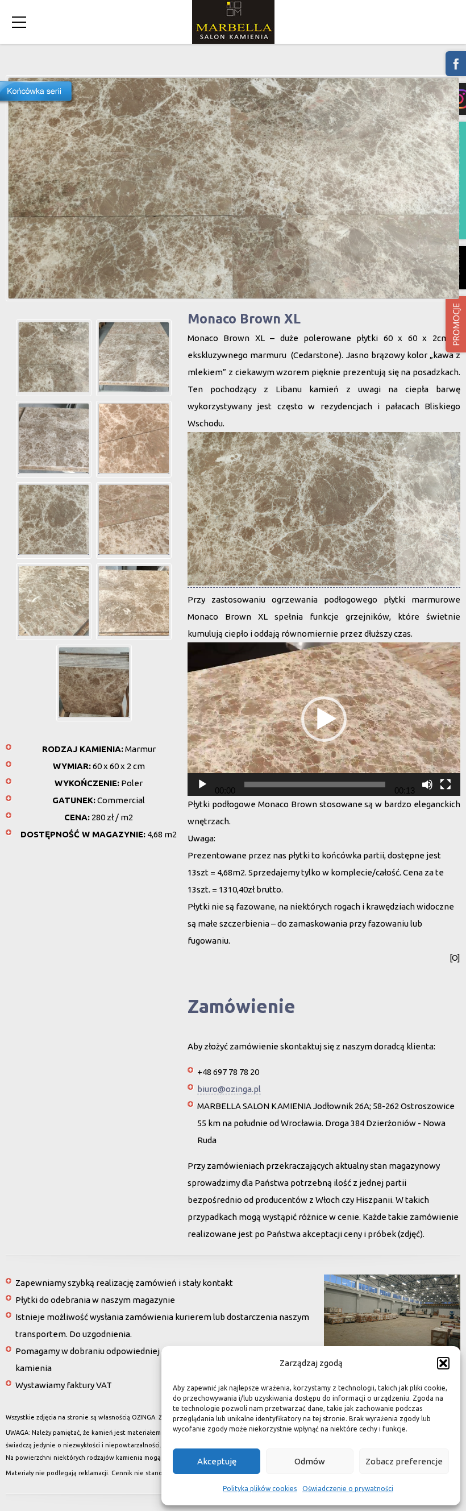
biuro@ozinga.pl (229, 1089)
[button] (443, 1363)
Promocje (456, 324)
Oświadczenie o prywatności (347, 1488)
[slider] (314, 784)
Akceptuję (216, 1461)
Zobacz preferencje (404, 1461)
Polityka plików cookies (260, 1488)
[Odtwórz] (202, 784)
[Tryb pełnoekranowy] (445, 784)
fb (456, 63)
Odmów (309, 1461)
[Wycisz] (427, 784)
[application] (324, 719)
